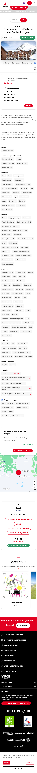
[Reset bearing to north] (34, 487)
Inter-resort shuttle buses (18, 519)
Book (28, 106)
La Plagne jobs (10, 650)
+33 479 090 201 (18, 541)
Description (16, 63)
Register (23, 625)
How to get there (23, 451)
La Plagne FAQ (9, 655)
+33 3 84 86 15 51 (13, 88)
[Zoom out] (34, 484)
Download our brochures (15, 640)
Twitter (10, 97)
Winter (15, 20)
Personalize (18, 768)
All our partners (11, 671)
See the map (8, 83)
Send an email (12, 100)
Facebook (11, 94)
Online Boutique (11, 645)
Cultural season (15, 602)
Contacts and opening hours (17, 703)
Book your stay (18, 7)
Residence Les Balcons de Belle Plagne (25, 11)
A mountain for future (13, 635)
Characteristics (27, 63)
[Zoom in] (34, 481)
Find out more (27, 38)
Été (23, 20)
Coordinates (5, 63)
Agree (6, 763)
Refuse (30, 763)
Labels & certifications (13, 666)
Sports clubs (9, 661)
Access (18, 524)
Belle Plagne (27, 444)
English (24, 3)
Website (10, 91)
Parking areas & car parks (18, 528)
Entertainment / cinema (18, 533)
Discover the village (19, 545)
